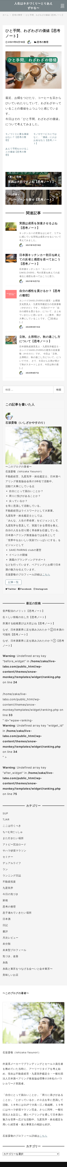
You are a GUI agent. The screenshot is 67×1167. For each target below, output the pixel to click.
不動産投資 (9, 881)
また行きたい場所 (13, 838)
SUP (5, 813)
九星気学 (8, 887)
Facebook (26, 589)
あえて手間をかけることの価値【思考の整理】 (17, 151)
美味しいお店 (10, 974)
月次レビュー (10, 937)
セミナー (8, 856)
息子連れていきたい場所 (17, 912)
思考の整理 (43, 42)
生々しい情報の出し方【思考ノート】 (25, 617)
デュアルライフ (12, 863)
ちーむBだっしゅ (13, 832)
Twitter (12, 589)
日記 (5, 925)
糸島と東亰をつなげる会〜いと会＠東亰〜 (28, 968)
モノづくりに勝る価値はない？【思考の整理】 (17, 137)
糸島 (5, 962)
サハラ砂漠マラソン (14, 850)
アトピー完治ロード (14, 844)
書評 (5, 931)
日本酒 (7, 918)
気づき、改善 (10, 956)
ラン (5, 869)
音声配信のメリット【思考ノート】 (24, 610)
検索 (58, 389)
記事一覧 (13, 582)
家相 (5, 900)
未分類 (7, 943)
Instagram (42, 589)
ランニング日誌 (12, 875)
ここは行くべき (12, 825)
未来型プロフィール (14, 950)
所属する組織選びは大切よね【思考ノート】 (29, 623)
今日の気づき (10, 894)
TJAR (6, 819)
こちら (46, 574)
